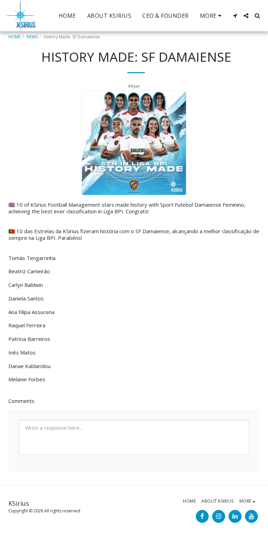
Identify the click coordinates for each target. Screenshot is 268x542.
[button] (235, 15)
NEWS (32, 37)
